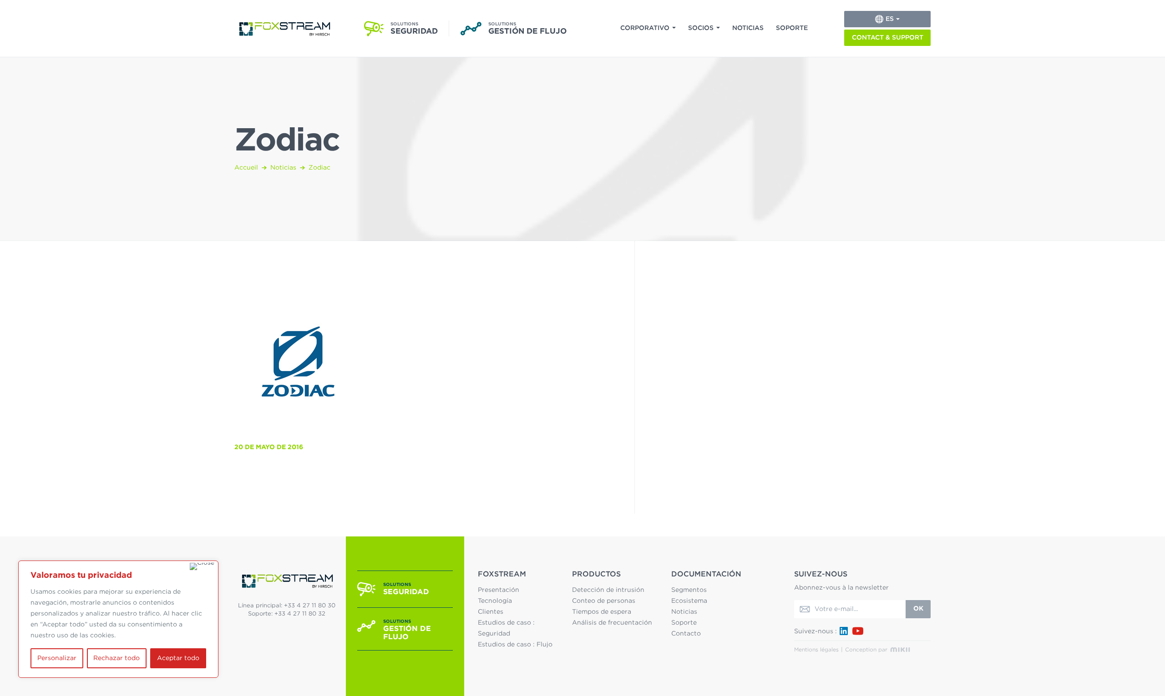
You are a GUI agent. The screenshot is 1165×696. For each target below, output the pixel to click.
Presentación (498, 590)
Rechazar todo (116, 658)
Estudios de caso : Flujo (515, 644)
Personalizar (56, 658)
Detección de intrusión (608, 590)
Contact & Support (887, 38)
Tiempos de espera (601, 612)
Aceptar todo (178, 658)
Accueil (246, 168)
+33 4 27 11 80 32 (299, 614)
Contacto (686, 634)
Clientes (490, 612)
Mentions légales (816, 649)
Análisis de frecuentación (612, 623)
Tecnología (495, 601)
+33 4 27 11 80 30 (309, 606)
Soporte (792, 28)
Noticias (748, 28)
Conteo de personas (603, 601)
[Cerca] (202, 566)
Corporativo (644, 28)
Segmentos (689, 590)
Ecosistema (689, 601)
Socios (701, 28)
